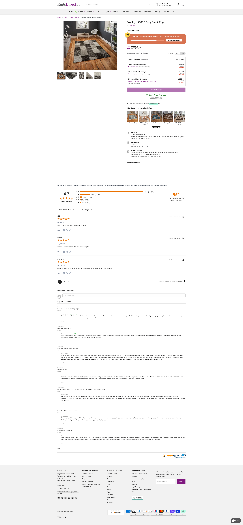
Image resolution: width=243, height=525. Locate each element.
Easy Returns (86, 479)
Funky (109, 479)
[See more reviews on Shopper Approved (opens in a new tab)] (70, 230)
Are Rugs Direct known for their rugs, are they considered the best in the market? (82, 389)
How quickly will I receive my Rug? (68, 309)
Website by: (60, 517)
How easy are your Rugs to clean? (67, 348)
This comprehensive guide (115, 357)
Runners (109, 487)
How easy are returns (64, 328)
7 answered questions (133, 30)
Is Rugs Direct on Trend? (64, 430)
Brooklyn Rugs (74, 17)
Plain (108, 484)
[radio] (121, 191)
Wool (108, 492)
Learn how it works (156, 97)
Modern (109, 476)
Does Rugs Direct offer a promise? (67, 411)
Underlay (110, 494)
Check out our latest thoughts (130, 439)
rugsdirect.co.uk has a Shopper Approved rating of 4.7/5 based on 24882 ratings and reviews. (158, 515)
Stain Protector (111, 497)
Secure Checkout (87, 481)
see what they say (95, 398)
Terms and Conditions (138, 479)
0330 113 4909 (64, 489)
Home (59, 17)
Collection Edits (112, 473)
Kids (108, 500)
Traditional (110, 481)
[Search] (147, 4)
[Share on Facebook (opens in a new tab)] (64, 230)
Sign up (181, 481)
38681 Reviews (68, 201)
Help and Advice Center (139, 473)
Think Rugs (132, 25)
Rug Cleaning (136, 487)
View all (59, 448)
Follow (59, 310)
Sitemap (134, 484)
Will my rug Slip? (62, 369)
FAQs (133, 481)
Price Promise (86, 476)
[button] (62, 321)
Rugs (65, 17)
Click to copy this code (156, 39)
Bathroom (110, 502)
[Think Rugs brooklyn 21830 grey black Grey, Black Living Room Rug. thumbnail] (61, 75)
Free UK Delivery (87, 473)
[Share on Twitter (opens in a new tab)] (67, 230)
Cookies (134, 476)
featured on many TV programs (135, 398)
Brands (109, 489)
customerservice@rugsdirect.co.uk (68, 492)
